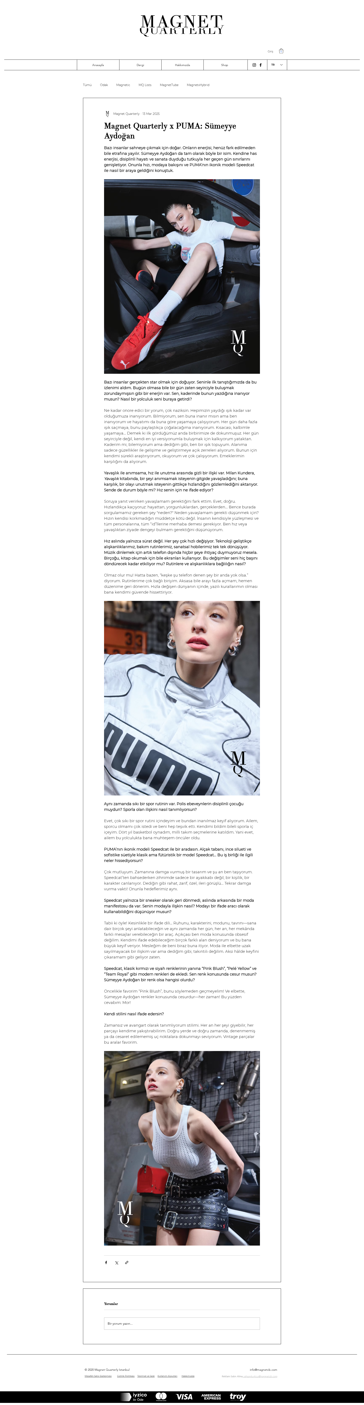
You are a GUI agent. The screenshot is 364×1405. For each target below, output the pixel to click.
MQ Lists (145, 85)
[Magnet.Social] (260, 65)
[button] (281, 50)
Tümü (87, 85)
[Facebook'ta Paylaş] (106, 1262)
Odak (104, 85)
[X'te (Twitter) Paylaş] (116, 1262)
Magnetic (123, 85)
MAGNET (182, 22)
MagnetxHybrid (198, 85)
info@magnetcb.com (263, 1370)
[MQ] (254, 65)
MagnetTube (169, 85)
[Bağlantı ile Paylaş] (127, 1262)
